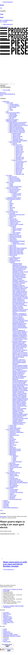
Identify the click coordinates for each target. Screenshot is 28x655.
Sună (1, 17)
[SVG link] (14, 646)
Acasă (2, 5)
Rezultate (3, 85)
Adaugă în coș (10, 569)
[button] (15, 101)
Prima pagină (3, 516)
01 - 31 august (3, 21)
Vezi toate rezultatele (5, 87)
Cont (1, 14)
